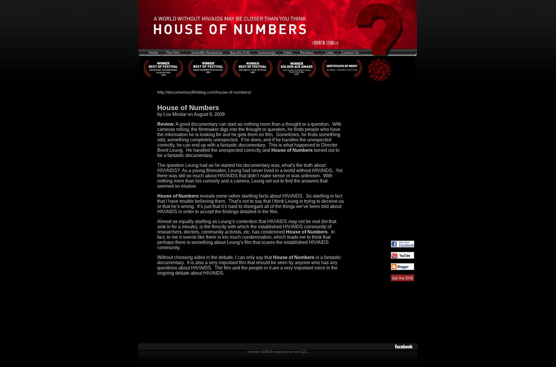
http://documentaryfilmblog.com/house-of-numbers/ (204, 92)
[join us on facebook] (402, 246)
